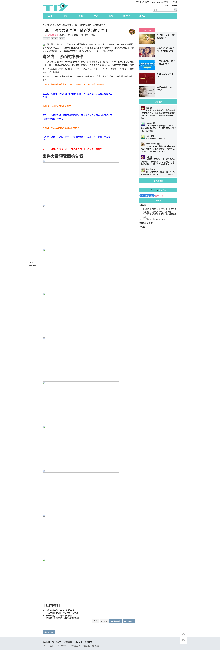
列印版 (47, 39)
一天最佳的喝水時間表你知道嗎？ (166, 62)
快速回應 (116, 621)
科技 (111, 15)
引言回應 (130, 621)
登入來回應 (48, 632)
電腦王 (142, 2)
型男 (81, 15)
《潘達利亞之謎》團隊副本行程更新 (62, 612)
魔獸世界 (50, 25)
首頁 (50, 15)
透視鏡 (175, 2)
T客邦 (137, 2)
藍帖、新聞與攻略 (64, 25)
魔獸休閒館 (160, 195)
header (183, 634)
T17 (55, 7)
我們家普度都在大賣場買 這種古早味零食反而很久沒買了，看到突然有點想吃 (158, 173)
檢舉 (94, 35)
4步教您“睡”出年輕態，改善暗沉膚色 (165, 49)
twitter (55, 39)
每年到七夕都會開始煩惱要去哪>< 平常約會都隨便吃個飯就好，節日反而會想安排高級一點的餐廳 (158, 128)
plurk (63, 39)
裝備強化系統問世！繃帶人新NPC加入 (63, 618)
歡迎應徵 (150, 223)
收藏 (105, 621)
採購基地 (148, 2)
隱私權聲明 (68, 641)
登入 (168, 5)
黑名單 (142, 227)
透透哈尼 (62, 35)
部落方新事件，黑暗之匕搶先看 (60, 610)
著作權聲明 (56, 641)
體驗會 (126, 15)
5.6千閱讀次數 (32, 264)
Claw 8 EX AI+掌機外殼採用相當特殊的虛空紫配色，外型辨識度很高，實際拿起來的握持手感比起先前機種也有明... (158, 149)
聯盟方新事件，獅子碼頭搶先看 (60, 615)
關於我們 (46, 641)
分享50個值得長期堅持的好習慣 (166, 36)
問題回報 (88, 641)
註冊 (175, 5)
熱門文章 (147, 30)
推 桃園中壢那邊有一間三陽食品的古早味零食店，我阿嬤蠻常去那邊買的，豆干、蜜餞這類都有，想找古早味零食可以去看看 (158, 161)
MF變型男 (164, 2)
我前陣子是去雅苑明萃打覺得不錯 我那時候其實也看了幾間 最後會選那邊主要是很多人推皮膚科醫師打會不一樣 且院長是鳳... (158, 114)
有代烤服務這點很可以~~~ (156, 138)
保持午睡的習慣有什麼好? (166, 88)
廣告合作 (78, 641)
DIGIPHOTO (156, 2)
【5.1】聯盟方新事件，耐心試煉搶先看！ (90, 25)
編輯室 (142, 15)
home (183, 640)
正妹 (65, 15)
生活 (96, 15)
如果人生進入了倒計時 (166, 75)
